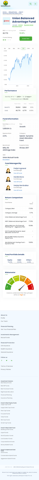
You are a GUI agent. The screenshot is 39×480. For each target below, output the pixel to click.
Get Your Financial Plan (8, 329)
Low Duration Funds (6, 438)
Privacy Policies (6, 369)
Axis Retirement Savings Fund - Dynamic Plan (15, 243)
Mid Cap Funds (5, 419)
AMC (4, 155)
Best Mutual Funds (6, 382)
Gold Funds (4, 452)
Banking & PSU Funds (7, 429)
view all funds (18, 173)
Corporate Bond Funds (7, 441)
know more (6, 160)
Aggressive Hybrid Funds (8, 458)
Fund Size (9, 125)
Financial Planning (6, 394)
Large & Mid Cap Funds (7, 407)
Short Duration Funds (7, 435)
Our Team (4, 321)
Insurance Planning (6, 398)
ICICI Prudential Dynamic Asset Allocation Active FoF (15, 231)
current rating (7, 37)
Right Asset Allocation (7, 391)
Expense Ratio (7, 133)
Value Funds (4, 416)
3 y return (22, 30)
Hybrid (21, 12)
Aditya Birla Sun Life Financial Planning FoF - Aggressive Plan (15, 226)
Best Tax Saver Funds (7, 388)
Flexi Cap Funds (5, 410)
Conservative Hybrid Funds (9, 455)
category (22, 133)
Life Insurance (5, 346)
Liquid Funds (4, 432)
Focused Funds (5, 413)
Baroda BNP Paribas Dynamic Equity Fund (14, 237)
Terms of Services (7, 366)
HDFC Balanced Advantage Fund (15, 221)
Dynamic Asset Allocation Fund (12, 13)
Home (5, 12)
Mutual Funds (13, 12)
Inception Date (24, 145)
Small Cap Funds (6, 422)
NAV (9, 30)
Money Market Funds (7, 444)
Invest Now (25, 39)
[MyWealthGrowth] (5, 4)
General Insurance (7, 352)
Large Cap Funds (6, 404)
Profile (3, 318)
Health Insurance (6, 349)
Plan (21, 124)
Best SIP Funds (5, 385)
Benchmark (6, 145)
